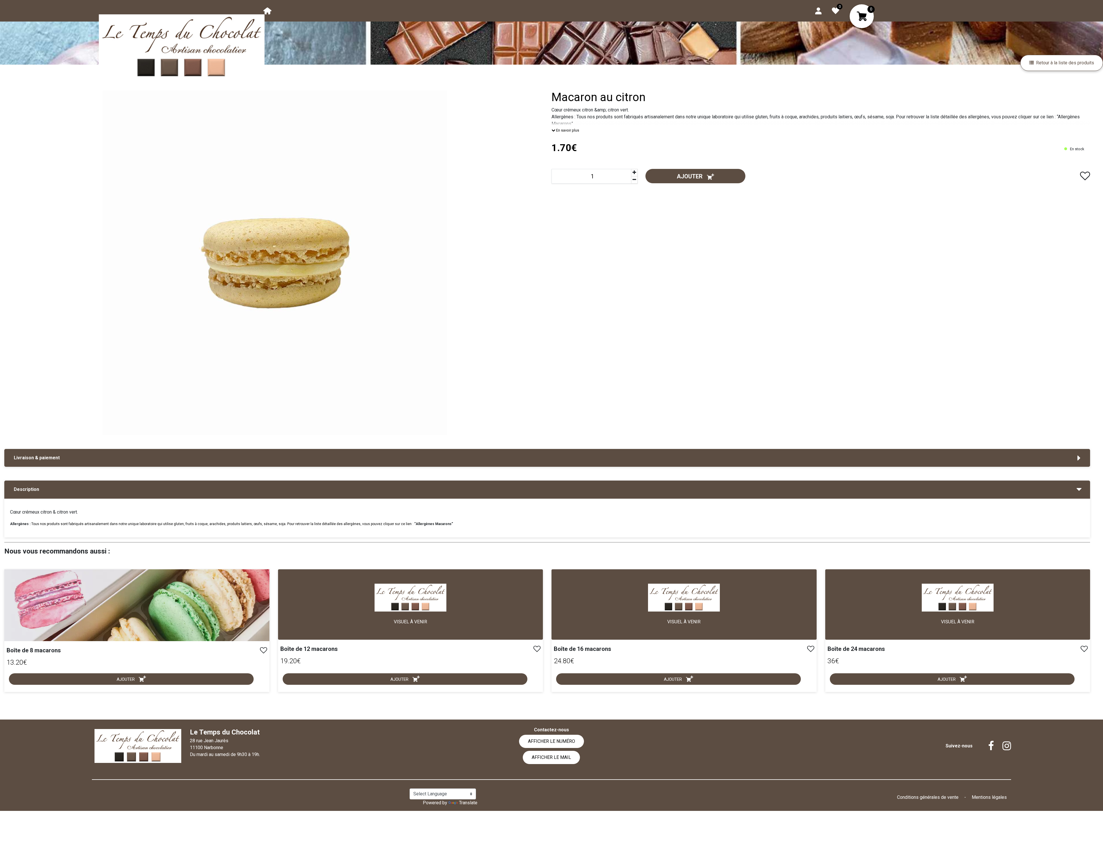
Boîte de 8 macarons (34, 650)
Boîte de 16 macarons (582, 648)
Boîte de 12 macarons (309, 648)
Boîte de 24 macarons (856, 648)
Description (26, 489)
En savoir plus (567, 130)
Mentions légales (989, 797)
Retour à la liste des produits (1065, 62)
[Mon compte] (818, 10)
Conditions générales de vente (928, 797)
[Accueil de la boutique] (267, 10)
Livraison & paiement (37, 457)
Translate (468, 802)
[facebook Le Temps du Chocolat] (986, 746)
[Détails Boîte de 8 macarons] (136, 605)
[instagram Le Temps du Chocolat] (1002, 746)
